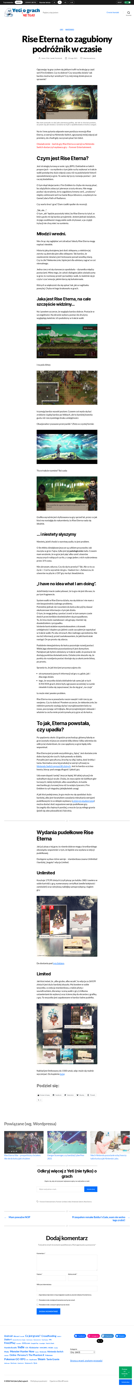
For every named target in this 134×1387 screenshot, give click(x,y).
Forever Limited (61, 1202)
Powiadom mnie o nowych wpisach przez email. (54, 1305)
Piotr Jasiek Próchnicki (54, 58)
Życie (35, 1363)
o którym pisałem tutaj (83, 801)
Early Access (29, 1340)
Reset (120, 2)
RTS (27, 1359)
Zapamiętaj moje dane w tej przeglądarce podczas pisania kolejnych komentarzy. (65, 1295)
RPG (22, 1359)
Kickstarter (34, 1347)
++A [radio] (71, 2)
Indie (69, 1202)
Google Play (34, 1343)
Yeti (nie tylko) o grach (19, 1381)
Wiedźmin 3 (20, 1363)
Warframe (13, 1363)
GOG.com (26, 1343)
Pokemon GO (11, 1359)
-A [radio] (54, 2)
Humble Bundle (10, 1347)
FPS (50, 1340)
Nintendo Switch (77, 1202)
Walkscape (7, 1363)
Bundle (22, 1336)
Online (13, 1355)
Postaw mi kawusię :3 (125, 1372)
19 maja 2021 (72, 58)
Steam (41, 1359)
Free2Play (9, 1342)
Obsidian (6, 1355)
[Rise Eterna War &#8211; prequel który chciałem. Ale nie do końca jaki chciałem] (24, 1142)
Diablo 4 (8, 1339)
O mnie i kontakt (113, 12)
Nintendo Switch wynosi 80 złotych (54, 766)
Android (8, 1336)
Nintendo (69, 29)
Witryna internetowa (44, 1284)
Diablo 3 (59, 1336)
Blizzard (16, 1336)
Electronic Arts (37, 1340)
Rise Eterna (88, 1202)
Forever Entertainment (47, 1202)
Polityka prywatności (38, 1381)
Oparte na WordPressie (59, 1381)
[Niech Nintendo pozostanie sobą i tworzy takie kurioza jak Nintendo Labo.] (110, 1142)
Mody (6, 1351)
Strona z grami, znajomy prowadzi (86, 1360)
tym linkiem (58, 963)
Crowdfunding (48, 1335)
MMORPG (43, 1348)
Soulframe (33, 1359)
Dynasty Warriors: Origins (19, 1340)
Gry (61, 29)
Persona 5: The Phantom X (30, 1355)
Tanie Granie (52, 1359)
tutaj (62, 1074)
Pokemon (49, 1355)
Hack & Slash (50, 1343)
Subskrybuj (91, 1189)
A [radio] (59, 2)
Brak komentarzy (89, 58)
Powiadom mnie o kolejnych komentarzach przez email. (57, 1300)
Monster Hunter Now (22, 1351)
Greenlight (42, 1343)
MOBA (50, 1348)
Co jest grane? (32, 1335)
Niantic (37, 1352)
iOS (26, 1348)
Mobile (56, 1348)
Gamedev (18, 1343)
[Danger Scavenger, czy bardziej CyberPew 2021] (67, 1142)
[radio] (19, 2)
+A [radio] (65, 2)
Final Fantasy (45, 1340)
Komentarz (41, 1253)
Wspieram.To (29, 1363)
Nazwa (39, 1274)
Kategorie (73, 1349)
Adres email (72, 1274)
